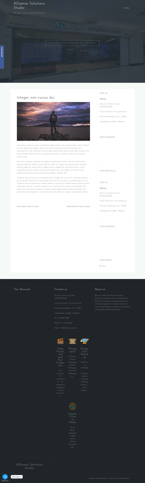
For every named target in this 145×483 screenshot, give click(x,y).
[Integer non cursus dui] (53, 121)
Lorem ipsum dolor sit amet (28, 206)
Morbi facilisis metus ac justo (78, 206)
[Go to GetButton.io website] (5, 481)
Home (126, 8)
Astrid (117, 478)
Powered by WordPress (98, 478)
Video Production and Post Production (60, 357)
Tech (104, 266)
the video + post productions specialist (72, 43)
